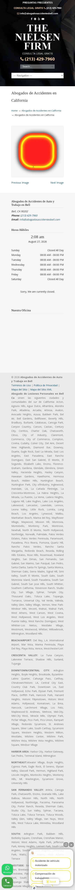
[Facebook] (32, 19)
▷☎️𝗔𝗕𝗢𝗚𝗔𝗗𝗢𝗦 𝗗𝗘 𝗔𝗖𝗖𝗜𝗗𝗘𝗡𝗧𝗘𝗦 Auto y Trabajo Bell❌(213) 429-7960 (37, 37)
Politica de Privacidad (46, 385)
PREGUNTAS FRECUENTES (38, 2)
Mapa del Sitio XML (41, 389)
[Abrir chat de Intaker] (34, 888)
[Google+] (35, 19)
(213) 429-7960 (53, 8)
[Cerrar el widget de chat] (71, 844)
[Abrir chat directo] (65, 844)
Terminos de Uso (21, 385)
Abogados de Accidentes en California (41, 110)
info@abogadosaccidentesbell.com (39, 13)
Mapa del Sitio (19, 389)
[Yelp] (38, 19)
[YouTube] (43, 19)
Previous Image (20, 182)
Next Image (57, 182)
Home (14, 110)
